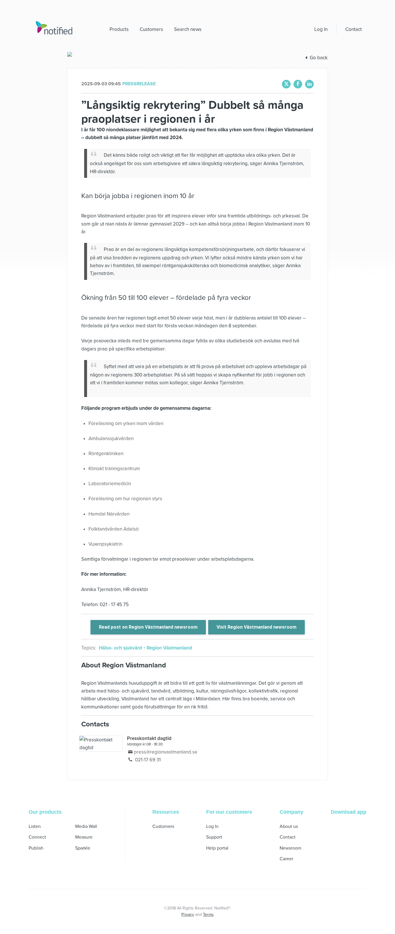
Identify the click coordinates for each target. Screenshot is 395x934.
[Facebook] (298, 84)
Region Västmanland (168, 648)
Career (286, 859)
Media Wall (86, 826)
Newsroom (290, 848)
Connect (37, 837)
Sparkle (82, 848)
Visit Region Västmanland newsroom (256, 627)
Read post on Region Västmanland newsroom (148, 627)
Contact (353, 29)
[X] (286, 84)
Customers (163, 826)
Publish (36, 848)
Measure (84, 837)
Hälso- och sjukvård (121, 648)
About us (289, 826)
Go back (319, 58)
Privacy (187, 914)
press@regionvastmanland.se (166, 752)
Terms (208, 914)
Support (214, 837)
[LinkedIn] (309, 84)
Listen (35, 826)
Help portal (217, 848)
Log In (321, 29)
